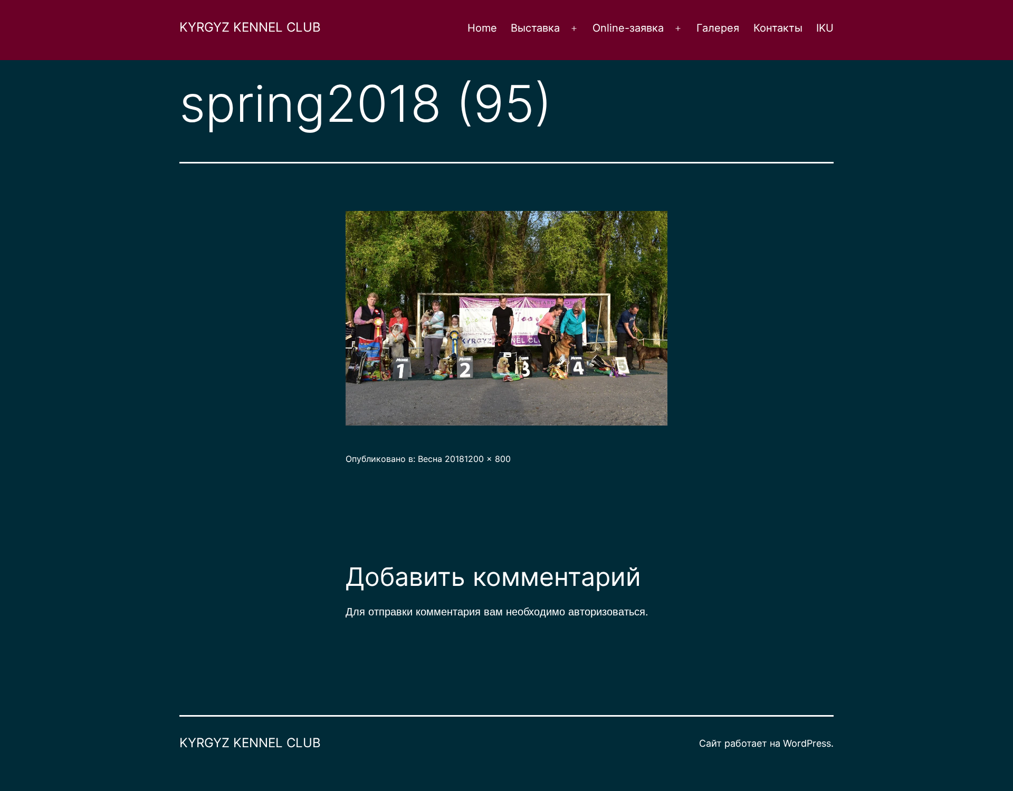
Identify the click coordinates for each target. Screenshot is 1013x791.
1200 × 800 (487, 459)
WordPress (807, 743)
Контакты (777, 28)
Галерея (717, 28)
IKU (825, 28)
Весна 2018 (441, 459)
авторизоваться (606, 611)
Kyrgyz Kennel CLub (250, 27)
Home (482, 28)
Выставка (535, 28)
